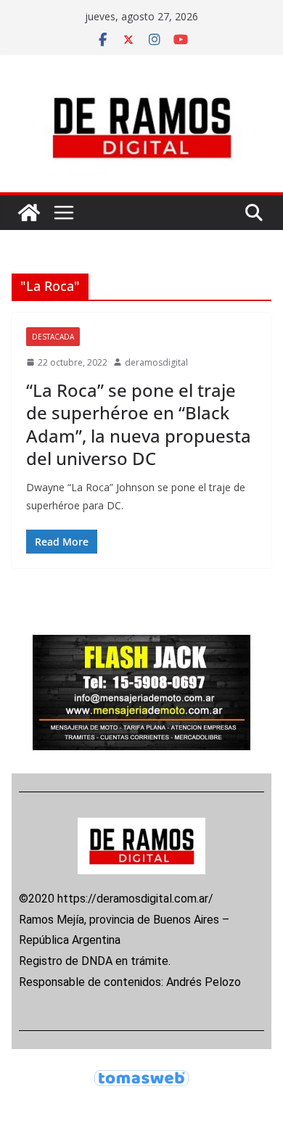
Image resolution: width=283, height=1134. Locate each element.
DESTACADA (53, 337)
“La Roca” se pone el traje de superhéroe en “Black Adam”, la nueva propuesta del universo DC (138, 424)
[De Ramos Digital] (29, 212)
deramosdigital (156, 362)
